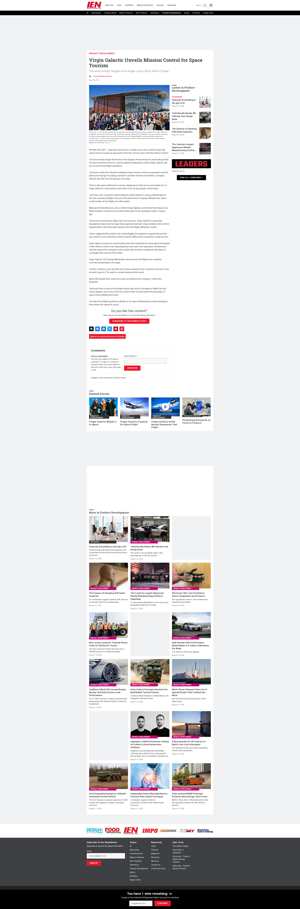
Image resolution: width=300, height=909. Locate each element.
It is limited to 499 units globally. (186, 652)
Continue (163, 903)
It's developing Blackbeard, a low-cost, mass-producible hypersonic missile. (149, 603)
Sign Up (94, 863)
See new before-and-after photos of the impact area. (189, 700)
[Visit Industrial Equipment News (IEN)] (131, 831)
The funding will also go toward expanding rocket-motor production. (190, 749)
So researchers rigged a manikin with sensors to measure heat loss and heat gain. (108, 600)
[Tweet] (109, 329)
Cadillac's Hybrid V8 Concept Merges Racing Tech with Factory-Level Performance (107, 692)
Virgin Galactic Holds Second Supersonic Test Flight (164, 424)
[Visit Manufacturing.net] (187, 831)
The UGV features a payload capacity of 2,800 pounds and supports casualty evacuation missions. (108, 802)
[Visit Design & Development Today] (95, 831)
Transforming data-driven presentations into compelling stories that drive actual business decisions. (108, 552)
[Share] (97, 329)
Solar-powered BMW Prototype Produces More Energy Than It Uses (189, 795)
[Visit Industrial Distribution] (168, 831)
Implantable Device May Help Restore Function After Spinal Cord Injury (148, 795)
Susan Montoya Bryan (103, 76)
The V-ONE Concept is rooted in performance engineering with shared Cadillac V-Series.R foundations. (108, 701)
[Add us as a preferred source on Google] (122, 329)
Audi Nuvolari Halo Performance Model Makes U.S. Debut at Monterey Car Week (190, 645)
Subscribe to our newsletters (129, 321)
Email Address (131, 356)
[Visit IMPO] (150, 831)
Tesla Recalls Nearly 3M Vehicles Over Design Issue (184, 116)
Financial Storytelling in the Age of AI (184, 101)
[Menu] (211, 5)
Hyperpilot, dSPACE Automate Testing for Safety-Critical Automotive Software (149, 744)
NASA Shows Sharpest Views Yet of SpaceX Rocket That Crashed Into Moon (189, 692)
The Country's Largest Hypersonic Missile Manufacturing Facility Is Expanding (184, 147)
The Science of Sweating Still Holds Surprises (184, 130)
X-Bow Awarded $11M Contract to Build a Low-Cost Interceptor (189, 743)
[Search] (204, 5)
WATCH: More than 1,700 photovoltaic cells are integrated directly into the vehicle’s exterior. (190, 802)
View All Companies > (191, 177)
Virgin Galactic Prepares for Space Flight (133, 423)
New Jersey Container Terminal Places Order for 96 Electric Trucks (108, 644)
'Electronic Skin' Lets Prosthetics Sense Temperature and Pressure (188, 594)
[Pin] (115, 329)
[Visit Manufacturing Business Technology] (205, 831)
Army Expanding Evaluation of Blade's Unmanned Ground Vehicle (107, 795)
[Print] (91, 329)
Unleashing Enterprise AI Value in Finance (196, 421)
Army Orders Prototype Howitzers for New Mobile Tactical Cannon (149, 691)
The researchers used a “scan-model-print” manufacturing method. (190, 600)
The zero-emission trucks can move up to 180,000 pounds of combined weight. (106, 650)
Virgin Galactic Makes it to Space (102, 423)
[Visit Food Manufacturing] (113, 831)
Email (89, 851)
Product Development (102, 53)
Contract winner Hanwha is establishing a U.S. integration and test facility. (149, 697)
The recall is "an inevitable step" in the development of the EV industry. (146, 554)
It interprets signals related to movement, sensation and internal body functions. (146, 802)
